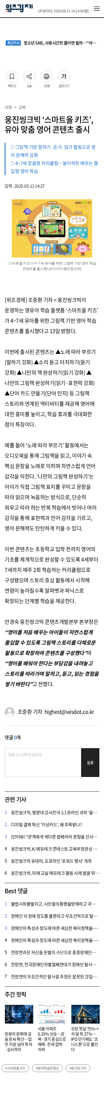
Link (29, 74)
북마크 (12, 74)
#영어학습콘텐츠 (47, 1068)
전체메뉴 (97, 8)
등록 (90, 762)
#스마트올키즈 (15, 1068)
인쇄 (46, 74)
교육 (22, 107)
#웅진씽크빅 (77, 1068)
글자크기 (64, 74)
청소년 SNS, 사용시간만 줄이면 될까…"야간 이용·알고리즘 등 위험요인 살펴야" (52, 43)
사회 (8, 107)
